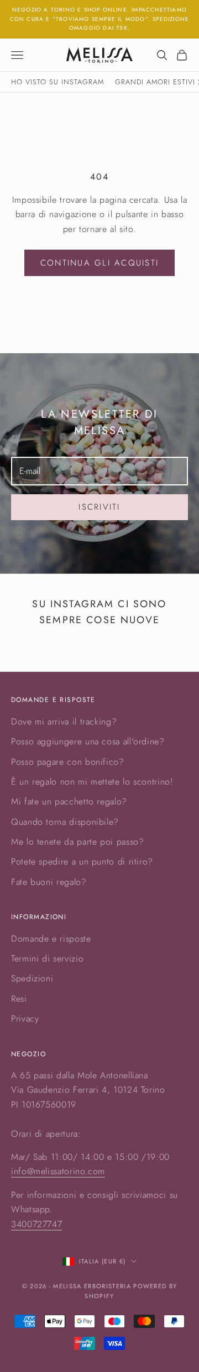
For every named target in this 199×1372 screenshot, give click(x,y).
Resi (19, 998)
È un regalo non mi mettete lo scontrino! (92, 781)
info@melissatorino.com (58, 1171)
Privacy (25, 1018)
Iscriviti (99, 507)
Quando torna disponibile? (65, 821)
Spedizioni (32, 978)
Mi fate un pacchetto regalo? (69, 801)
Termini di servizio (47, 958)
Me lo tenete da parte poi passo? (77, 841)
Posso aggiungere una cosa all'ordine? (88, 741)
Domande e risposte (51, 938)
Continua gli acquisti (99, 263)
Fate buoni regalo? (49, 882)
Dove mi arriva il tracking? (64, 721)
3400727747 (36, 1224)
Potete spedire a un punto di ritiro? (82, 861)
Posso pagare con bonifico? (67, 761)
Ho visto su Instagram (57, 82)
